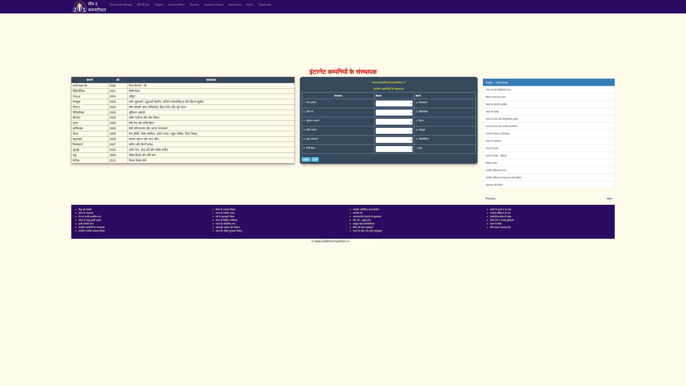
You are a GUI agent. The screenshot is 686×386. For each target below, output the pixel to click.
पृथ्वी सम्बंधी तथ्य (85, 223)
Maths (249, 4)
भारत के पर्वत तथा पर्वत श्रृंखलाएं (367, 230)
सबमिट (306, 159)
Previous (490, 198)
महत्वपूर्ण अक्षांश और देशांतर (228, 227)
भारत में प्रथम (492, 148)
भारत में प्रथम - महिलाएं (496, 155)
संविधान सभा (491, 163)
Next (609, 198)
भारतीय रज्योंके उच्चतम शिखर (91, 230)
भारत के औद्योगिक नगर (226, 223)
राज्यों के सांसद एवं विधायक (497, 133)
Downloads (265, 4)
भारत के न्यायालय (493, 141)
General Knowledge (121, 4)
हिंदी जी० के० (143, 4)
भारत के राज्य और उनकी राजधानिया (502, 126)
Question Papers (213, 4)
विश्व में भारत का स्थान (496, 97)
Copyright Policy (364, 241)
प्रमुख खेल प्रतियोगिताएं (363, 223)
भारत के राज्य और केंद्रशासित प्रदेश (502, 119)
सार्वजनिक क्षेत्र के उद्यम (500, 216)
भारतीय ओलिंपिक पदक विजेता (366, 209)
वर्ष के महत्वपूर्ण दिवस (225, 216)
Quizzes (194, 4)
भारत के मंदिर (496, 223)
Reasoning (235, 4)
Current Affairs (176, 4)
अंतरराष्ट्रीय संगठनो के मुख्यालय (367, 216)
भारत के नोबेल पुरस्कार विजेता (229, 230)
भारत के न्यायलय (85, 213)
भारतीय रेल (358, 213)
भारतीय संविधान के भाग (496, 170)
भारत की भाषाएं (492, 111)
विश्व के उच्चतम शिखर (225, 209)
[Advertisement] (178, 39)
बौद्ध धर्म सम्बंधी (84, 209)
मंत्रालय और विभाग (494, 185)
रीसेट (315, 159)
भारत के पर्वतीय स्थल (225, 213)
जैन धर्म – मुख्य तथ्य (362, 220)
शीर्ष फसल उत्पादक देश (500, 227)
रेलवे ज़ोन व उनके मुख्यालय (502, 220)
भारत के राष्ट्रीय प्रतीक (496, 104)
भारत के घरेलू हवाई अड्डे (89, 220)
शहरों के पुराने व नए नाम (500, 209)
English (159, 4)
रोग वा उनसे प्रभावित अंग (89, 216)
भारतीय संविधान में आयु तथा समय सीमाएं (503, 177)
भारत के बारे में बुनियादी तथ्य (498, 89)
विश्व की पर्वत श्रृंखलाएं (363, 227)
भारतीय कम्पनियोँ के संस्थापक (91, 227)
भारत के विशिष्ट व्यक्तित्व (226, 220)
